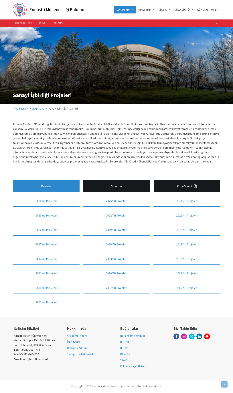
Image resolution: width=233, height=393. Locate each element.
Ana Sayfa (20, 108)
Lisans (163, 9)
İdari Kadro (73, 342)
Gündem (202, 9)
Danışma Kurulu (77, 348)
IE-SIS (124, 348)
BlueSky (125, 354)
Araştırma (144, 9)
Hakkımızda (122, 9)
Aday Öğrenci (23, 23)
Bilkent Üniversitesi (132, 336)
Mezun (58, 23)
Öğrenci (41, 23)
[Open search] (217, 23)
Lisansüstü (182, 9)
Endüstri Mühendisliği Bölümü (56, 9)
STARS (124, 360)
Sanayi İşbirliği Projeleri (81, 354)
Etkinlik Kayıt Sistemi (133, 366)
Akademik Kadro (77, 336)
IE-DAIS (125, 342)
